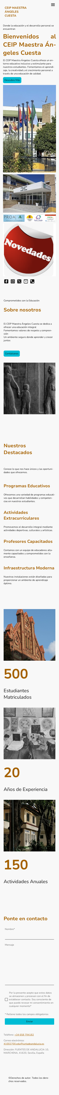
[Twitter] (19, 281)
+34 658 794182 (24, 1034)
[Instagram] (13, 281)
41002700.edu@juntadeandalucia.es (24, 1044)
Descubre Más (12, 80)
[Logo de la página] (16, 20)
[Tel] (32, 281)
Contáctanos (11, 353)
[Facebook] (6, 281)
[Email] (26, 281)
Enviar (29, 1021)
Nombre (10, 929)
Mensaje (9, 945)
